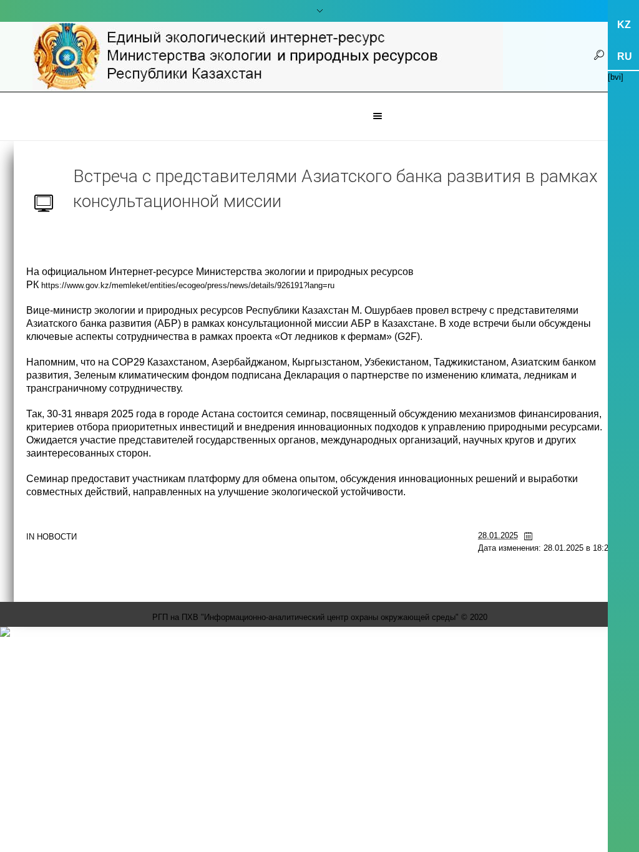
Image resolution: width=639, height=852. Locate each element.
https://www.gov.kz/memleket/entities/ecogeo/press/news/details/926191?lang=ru (187, 285)
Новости (57, 536)
